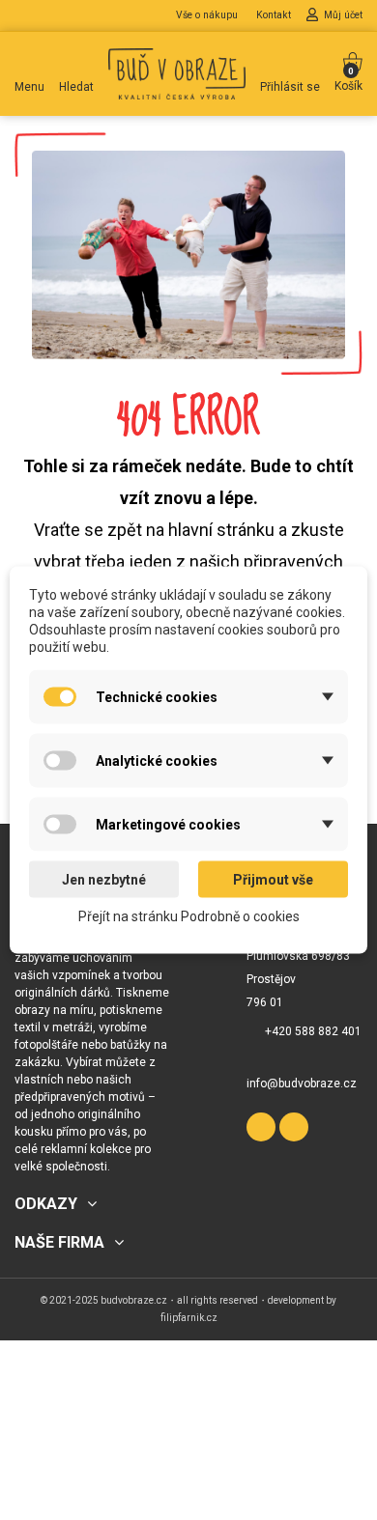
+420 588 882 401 (313, 1031)
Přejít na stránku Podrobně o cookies (189, 916)
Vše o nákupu (208, 15)
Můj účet (343, 15)
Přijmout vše (273, 879)
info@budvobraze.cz (301, 1083)
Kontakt (275, 15)
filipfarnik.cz (189, 1317)
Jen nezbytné (104, 879)
